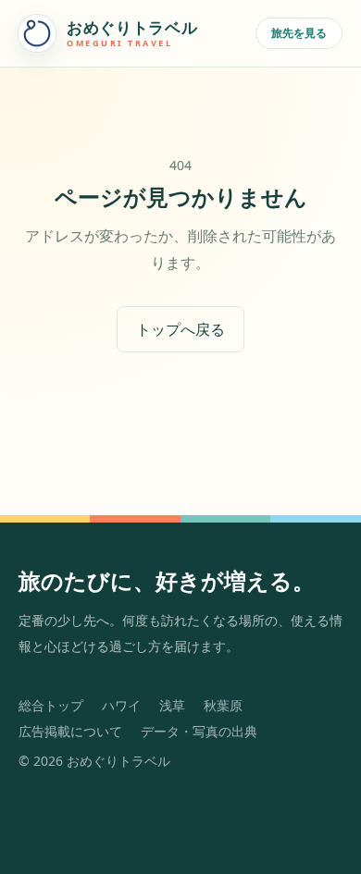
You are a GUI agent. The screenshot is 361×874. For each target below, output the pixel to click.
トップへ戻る (180, 329)
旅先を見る (299, 33)
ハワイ (121, 705)
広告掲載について (70, 731)
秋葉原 (223, 705)
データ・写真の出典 (199, 731)
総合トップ (51, 705)
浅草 (172, 705)
